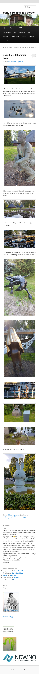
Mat (29, 32)
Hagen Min (13, 28)
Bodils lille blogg (8, 617)
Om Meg (5, 36)
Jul (15, 32)
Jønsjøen (22, 32)
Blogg (10, 515)
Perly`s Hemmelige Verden (19, 12)
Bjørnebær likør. (19, 571)
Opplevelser (15, 36)
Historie (21, 28)
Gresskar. (16, 578)
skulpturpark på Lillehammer (12, 517)
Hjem (5, 28)
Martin (5, 575)
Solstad (24, 36)
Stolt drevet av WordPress (19, 670)
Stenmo (31, 36)
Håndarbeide (7, 32)
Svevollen (6, 41)
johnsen (20, 62)
